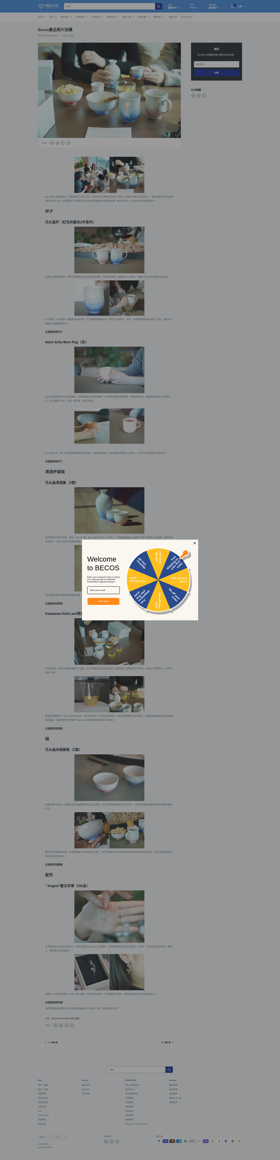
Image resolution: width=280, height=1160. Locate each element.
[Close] (194, 543)
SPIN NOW (103, 601)
